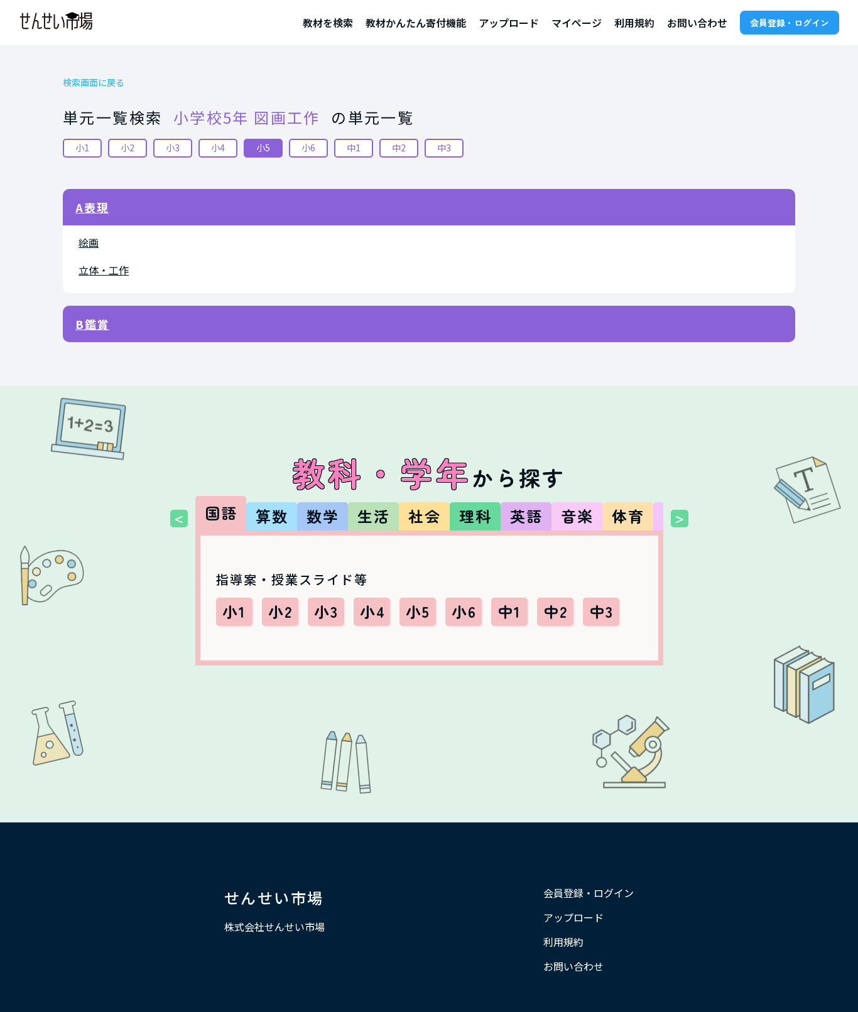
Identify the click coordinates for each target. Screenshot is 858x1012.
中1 (354, 147)
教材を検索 (328, 22)
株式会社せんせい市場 (274, 926)
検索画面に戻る (93, 83)
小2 (127, 147)
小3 (173, 147)
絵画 (89, 242)
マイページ (576, 22)
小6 (308, 147)
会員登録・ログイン (789, 22)
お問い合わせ (697, 22)
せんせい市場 (273, 897)
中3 (444, 147)
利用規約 (634, 22)
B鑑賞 (92, 324)
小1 (82, 147)
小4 (218, 147)
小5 (263, 147)
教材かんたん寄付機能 (416, 22)
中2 (399, 147)
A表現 (92, 207)
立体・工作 (104, 269)
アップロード (509, 22)
